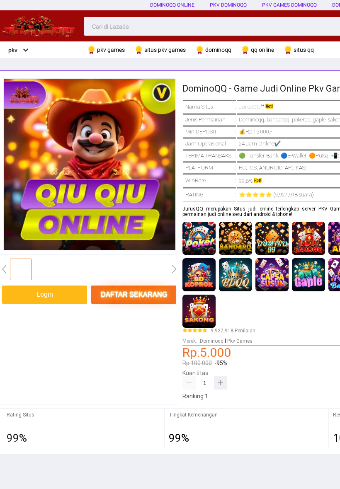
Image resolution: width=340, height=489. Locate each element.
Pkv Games (240, 341)
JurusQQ (250, 107)
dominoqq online (172, 5)
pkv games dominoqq (289, 5)
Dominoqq (211, 341)
